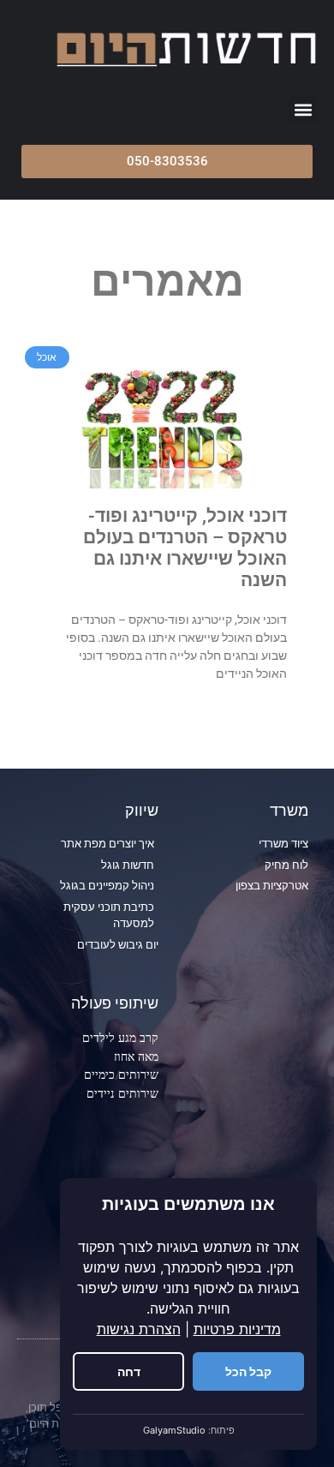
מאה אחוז (136, 1056)
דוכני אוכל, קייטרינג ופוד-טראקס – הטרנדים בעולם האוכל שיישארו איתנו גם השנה (185, 548)
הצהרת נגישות (139, 1329)
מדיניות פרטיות (237, 1329)
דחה (128, 1371)
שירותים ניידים (122, 1093)
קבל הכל (248, 1371)
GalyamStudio (174, 1430)
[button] (303, 109)
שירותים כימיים (121, 1074)
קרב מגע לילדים (120, 1037)
